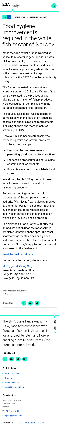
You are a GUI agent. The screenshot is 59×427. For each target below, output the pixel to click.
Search (54, 5)
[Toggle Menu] (44, 6)
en (4, 17)
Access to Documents (15, 387)
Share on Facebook (23, 303)
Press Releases (12, 382)
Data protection (27, 423)
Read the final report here (17, 254)
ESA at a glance (12, 373)
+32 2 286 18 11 (12, 411)
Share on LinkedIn (30, 303)
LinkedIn (11, 359)
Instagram (24, 359)
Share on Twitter (37, 303)
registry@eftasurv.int (14, 415)
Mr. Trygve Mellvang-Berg (17, 266)
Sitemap (40, 423)
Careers (8, 378)
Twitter (18, 359)
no (9, 17)
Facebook (4, 359)
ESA (11, 5)
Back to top (55, 324)
